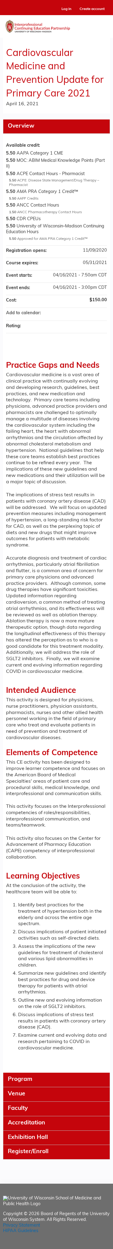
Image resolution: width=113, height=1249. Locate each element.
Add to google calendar (79, 313)
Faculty (18, 1108)
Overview (21, 126)
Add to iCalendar (94, 313)
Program (20, 1079)
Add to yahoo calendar (86, 313)
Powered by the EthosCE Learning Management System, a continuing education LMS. (88, 1244)
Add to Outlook (102, 313)
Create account (92, 9)
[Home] (56, 25)
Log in (66, 9)
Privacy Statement (21, 1225)
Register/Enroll (28, 1152)
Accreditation (26, 1123)
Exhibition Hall (28, 1137)
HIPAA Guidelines (20, 1231)
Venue (16, 1094)
